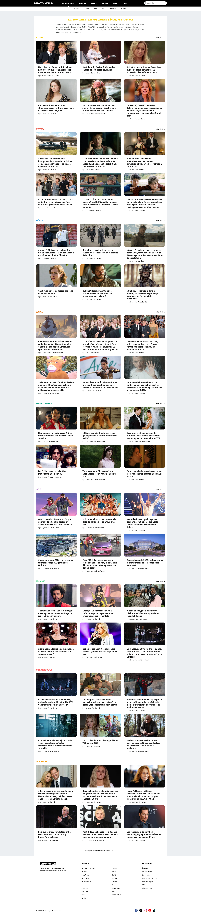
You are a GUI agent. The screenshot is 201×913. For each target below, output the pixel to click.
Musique (124, 9)
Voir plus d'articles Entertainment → (100, 850)
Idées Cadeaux (117, 895)
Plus (125, 3)
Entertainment (68, 3)
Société (114, 882)
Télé (103, 9)
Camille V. (53, 114)
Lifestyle (82, 3)
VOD (95, 9)
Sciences (115, 878)
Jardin (84, 898)
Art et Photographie (88, 868)
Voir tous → (160, 38)
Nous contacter (147, 872)
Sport (114, 885)
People (113, 9)
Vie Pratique (116, 888)
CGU (143, 885)
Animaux (84, 872)
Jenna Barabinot (99, 114)
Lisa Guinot (55, 76)
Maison (115, 3)
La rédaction (146, 875)
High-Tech (85, 891)
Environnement (87, 882)
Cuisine (105, 3)
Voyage (114, 891)
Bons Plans (85, 875)
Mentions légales (147, 882)
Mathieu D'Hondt (99, 571)
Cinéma (86, 9)
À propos (145, 868)
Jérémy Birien (54, 393)
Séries (76, 9)
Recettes (84, 888)
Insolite (94, 3)
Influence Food (147, 888)
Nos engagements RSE (149, 878)
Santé (114, 875)
